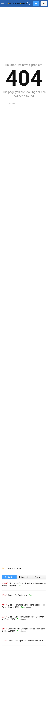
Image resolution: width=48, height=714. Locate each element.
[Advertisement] (24, 34)
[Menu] (3, 3)
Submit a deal (36, 3)
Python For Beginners (17, 595)
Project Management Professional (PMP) (26, 641)
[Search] (28, 3)
